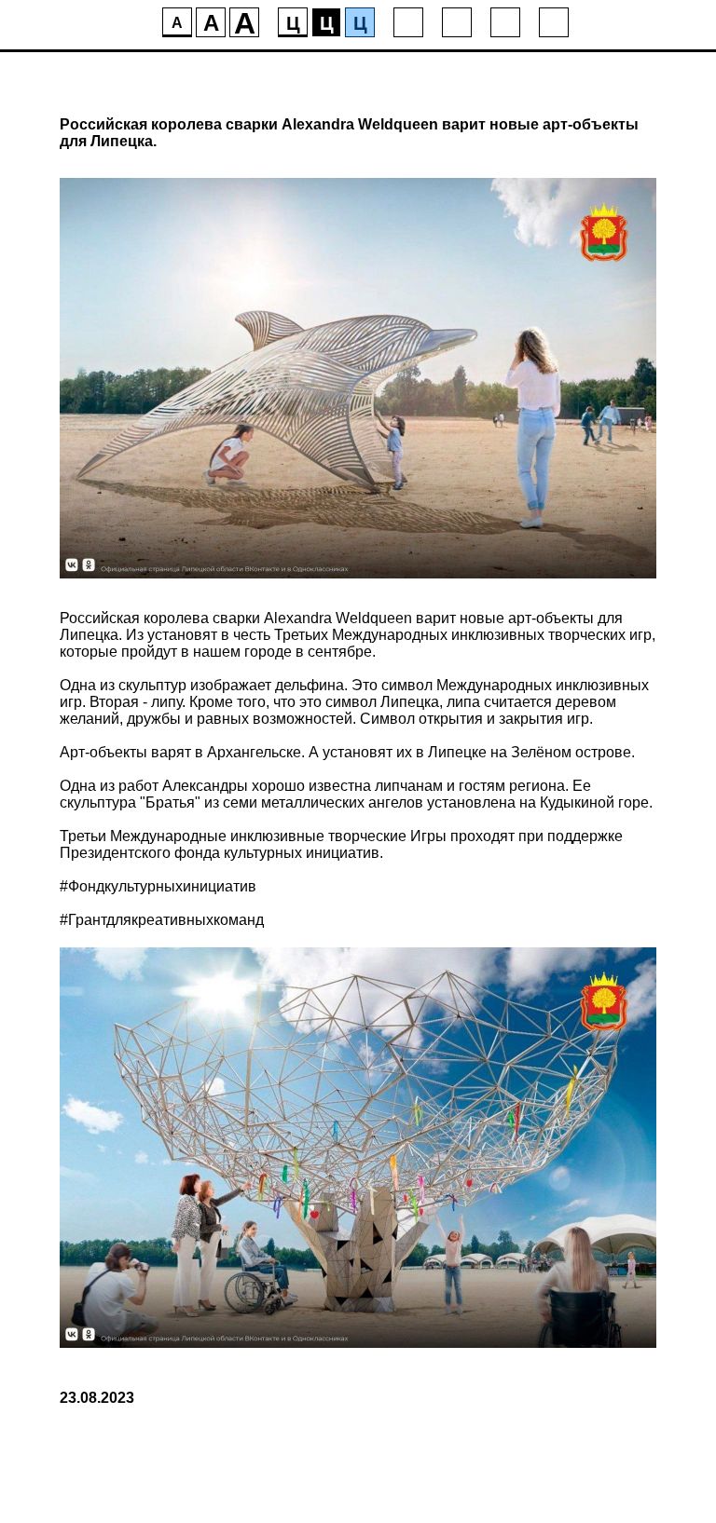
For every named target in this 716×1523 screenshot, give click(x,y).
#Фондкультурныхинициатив (158, 886)
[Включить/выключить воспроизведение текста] (457, 22)
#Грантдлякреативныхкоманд (162, 920)
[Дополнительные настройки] (505, 22)
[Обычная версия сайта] (554, 22)
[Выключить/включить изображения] (408, 22)
